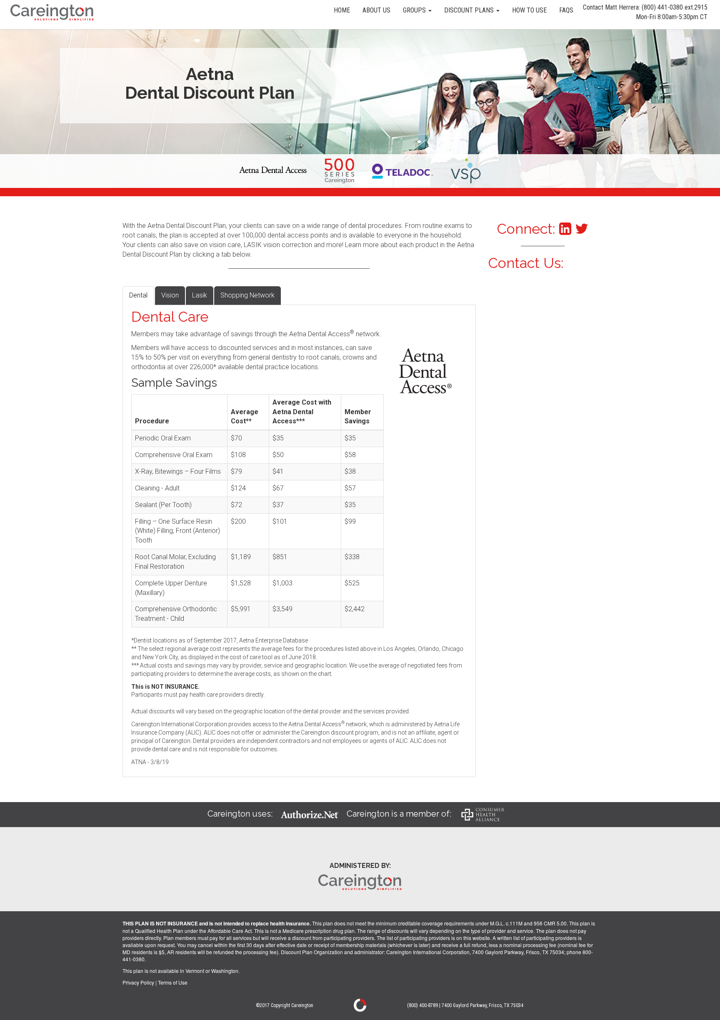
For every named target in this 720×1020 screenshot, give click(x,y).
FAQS (566, 10)
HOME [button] (342, 10)
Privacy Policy (138, 982)
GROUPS (415, 10)
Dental (138, 295)
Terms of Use (173, 982)
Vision (170, 295)
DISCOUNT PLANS (469, 10)
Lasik (199, 295)
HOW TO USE (529, 10)
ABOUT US (376, 10)
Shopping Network (247, 295)
